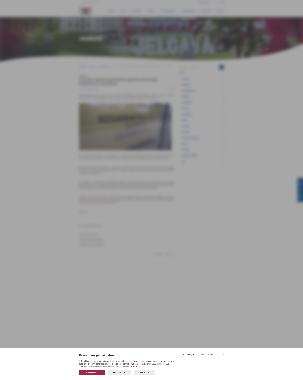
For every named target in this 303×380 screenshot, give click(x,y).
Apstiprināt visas (92, 373)
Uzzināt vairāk (137, 366)
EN (222, 354)
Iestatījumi (190, 355)
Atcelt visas (144, 373)
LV (218, 354)
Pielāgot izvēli (119, 373)
